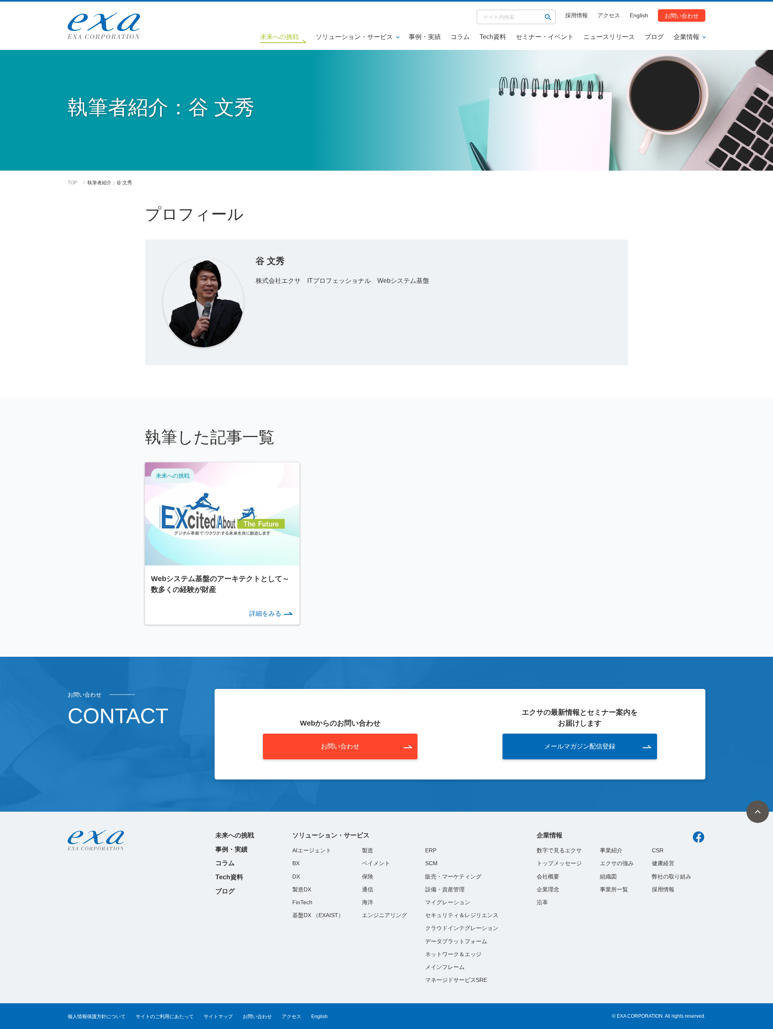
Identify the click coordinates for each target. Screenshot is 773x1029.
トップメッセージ (559, 863)
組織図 (608, 876)
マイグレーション (447, 902)
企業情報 (686, 36)
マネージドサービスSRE (456, 980)
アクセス (608, 15)
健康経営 (663, 863)
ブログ (654, 36)
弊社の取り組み (671, 876)
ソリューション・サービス (354, 36)
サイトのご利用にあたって (165, 1016)
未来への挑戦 (234, 835)
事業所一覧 (614, 889)
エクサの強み (617, 863)
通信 (367, 889)
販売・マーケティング (453, 876)
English (639, 15)
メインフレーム (445, 967)
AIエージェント (311, 850)
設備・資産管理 (445, 889)
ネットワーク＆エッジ (453, 954)
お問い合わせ (682, 15)
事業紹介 (611, 850)
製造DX (301, 889)
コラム (460, 36)
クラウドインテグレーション (461, 928)
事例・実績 (425, 36)
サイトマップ (218, 1016)
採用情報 (576, 15)
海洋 (367, 902)
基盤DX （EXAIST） (318, 915)
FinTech (302, 902)
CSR (657, 850)
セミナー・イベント (545, 36)
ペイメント (376, 863)
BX (296, 863)
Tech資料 (493, 36)
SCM (431, 863)
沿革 (542, 902)
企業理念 (548, 889)
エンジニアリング (384, 915)
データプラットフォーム (456, 941)
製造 (367, 850)
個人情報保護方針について (97, 1016)
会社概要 (548, 876)
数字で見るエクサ (559, 850)
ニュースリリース (609, 36)
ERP (430, 850)
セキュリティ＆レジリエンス (461, 915)
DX (296, 876)
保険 (367, 876)
